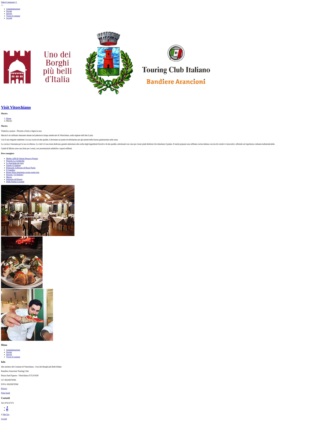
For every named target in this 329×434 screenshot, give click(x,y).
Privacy (4, 389)
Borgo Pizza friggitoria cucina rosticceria (22, 172)
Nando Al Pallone (13, 165)
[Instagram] (7, 410)
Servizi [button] (9, 13)
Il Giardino (10, 170)
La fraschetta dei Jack (15, 163)
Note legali (5, 393)
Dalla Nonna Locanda (15, 182)
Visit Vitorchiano (16, 107)
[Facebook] (7, 408)
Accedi (9, 18)
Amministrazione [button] (13, 9)
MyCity (6, 414)
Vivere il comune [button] (13, 16)
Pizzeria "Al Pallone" (15, 175)
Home (8, 118)
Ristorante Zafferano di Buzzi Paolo (20, 168)
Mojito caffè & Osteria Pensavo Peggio (22, 158)
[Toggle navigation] (2, 5)
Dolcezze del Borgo (14, 179)
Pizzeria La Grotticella (15, 161)
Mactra (9, 177)
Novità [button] (9, 11)
